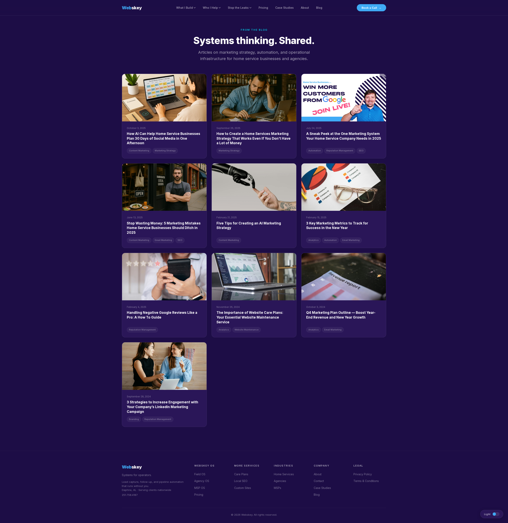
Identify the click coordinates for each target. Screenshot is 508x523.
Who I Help (210, 7)
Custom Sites (242, 488)
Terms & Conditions (366, 481)
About (305, 7)
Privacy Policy (362, 474)
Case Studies (284, 7)
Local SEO (240, 481)
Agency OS (201, 481)
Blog (319, 7)
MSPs (277, 488)
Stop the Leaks (238, 7)
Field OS (199, 474)
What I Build (184, 7)
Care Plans (241, 474)
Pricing (263, 7)
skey (132, 7)
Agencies (280, 481)
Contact (319, 481)
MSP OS (199, 488)
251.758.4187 (130, 494)
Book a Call (371, 7)
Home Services (284, 474)
